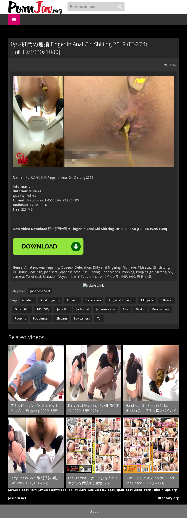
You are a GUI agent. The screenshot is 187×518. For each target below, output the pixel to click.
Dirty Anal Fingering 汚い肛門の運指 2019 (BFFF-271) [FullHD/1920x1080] (93, 408)
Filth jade (146, 300)
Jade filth (63, 309)
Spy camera (81, 318)
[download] (48, 246)
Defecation (93, 300)
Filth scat (166, 300)
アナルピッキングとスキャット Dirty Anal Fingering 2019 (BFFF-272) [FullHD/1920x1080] (34, 408)
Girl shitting (22, 309)
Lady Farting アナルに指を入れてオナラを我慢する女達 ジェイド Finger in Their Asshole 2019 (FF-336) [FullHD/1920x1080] (93, 480)
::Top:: (93, 511)
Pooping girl (40, 318)
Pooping (20, 318)
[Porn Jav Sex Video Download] (35, 7)
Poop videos (161, 309)
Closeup (72, 300)
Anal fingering (50, 300)
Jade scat (82, 309)
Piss (125, 309)
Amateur (28, 300)
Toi (98, 318)
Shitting (61, 318)
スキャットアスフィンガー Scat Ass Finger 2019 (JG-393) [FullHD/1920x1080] (150, 480)
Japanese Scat (40, 291)
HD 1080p (43, 309)
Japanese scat (105, 309)
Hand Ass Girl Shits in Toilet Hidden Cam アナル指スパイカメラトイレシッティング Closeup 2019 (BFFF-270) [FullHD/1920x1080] (151, 408)
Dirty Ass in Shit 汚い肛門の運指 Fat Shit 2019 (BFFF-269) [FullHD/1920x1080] (35, 480)
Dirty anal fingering (120, 300)
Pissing (140, 309)
